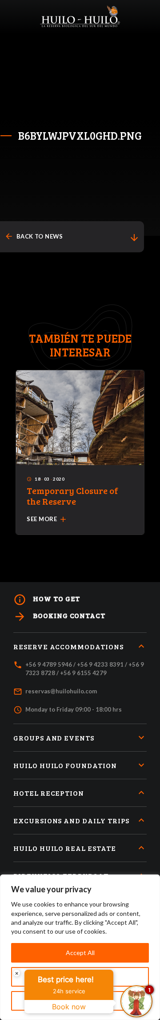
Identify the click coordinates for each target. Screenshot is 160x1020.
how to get (46, 599)
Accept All (80, 952)
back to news (33, 236)
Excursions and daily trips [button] (71, 820)
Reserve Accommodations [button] (68, 646)
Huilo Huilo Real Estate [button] (64, 848)
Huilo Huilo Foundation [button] (65, 765)
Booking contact (59, 616)
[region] (80, 947)
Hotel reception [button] (48, 792)
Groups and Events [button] (53, 737)
